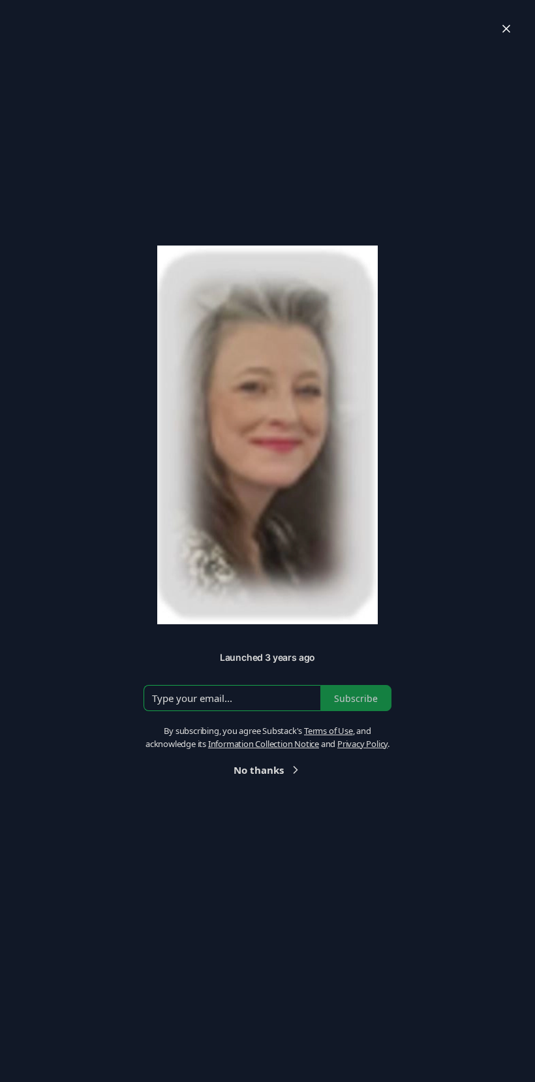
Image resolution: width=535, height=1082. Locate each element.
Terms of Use (328, 731)
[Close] (506, 29)
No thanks (259, 769)
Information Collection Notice (263, 744)
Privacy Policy (362, 744)
